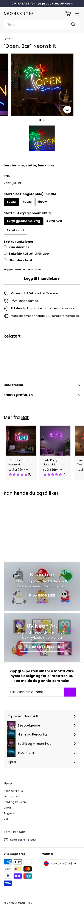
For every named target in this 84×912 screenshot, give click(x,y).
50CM (11, 202)
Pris (7, 176)
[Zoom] (67, 110)
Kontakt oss (11, 796)
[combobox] (42, 24)
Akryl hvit (54, 221)
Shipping (9, 269)
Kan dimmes (19, 247)
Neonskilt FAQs (13, 791)
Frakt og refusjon (18, 395)
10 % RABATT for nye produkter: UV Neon (41, 3)
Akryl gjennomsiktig (23, 221)
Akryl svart (15, 230)
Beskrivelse (13, 385)
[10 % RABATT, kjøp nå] (42, 637)
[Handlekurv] (68, 13)
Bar (25, 417)
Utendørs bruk (21, 260)
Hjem (7, 38)
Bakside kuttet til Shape (29, 254)
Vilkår (7, 807)
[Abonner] (70, 692)
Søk (6, 819)
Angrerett (10, 813)
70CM (27, 202)
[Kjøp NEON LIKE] (42, 586)
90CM (43, 202)
